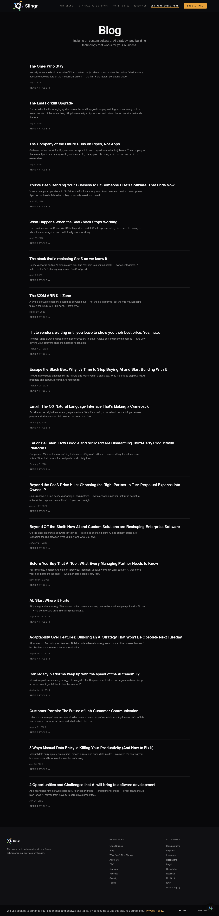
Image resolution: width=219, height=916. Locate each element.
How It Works (120, 6)
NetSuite (170, 873)
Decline (203, 910)
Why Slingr (67, 6)
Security (114, 878)
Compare (114, 869)
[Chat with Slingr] (211, 908)
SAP (168, 882)
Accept (183, 910)
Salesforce (171, 869)
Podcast (114, 873)
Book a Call (195, 6)
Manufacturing (173, 845)
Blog (112, 850)
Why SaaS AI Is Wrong (93, 6)
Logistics (170, 850)
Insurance (171, 855)
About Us (114, 859)
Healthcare (171, 859)
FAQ (112, 864)
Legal (169, 864)
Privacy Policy (154, 911)
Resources (140, 6)
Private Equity (173, 887)
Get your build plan (165, 6)
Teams (113, 882)
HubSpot (170, 878)
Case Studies (116, 845)
